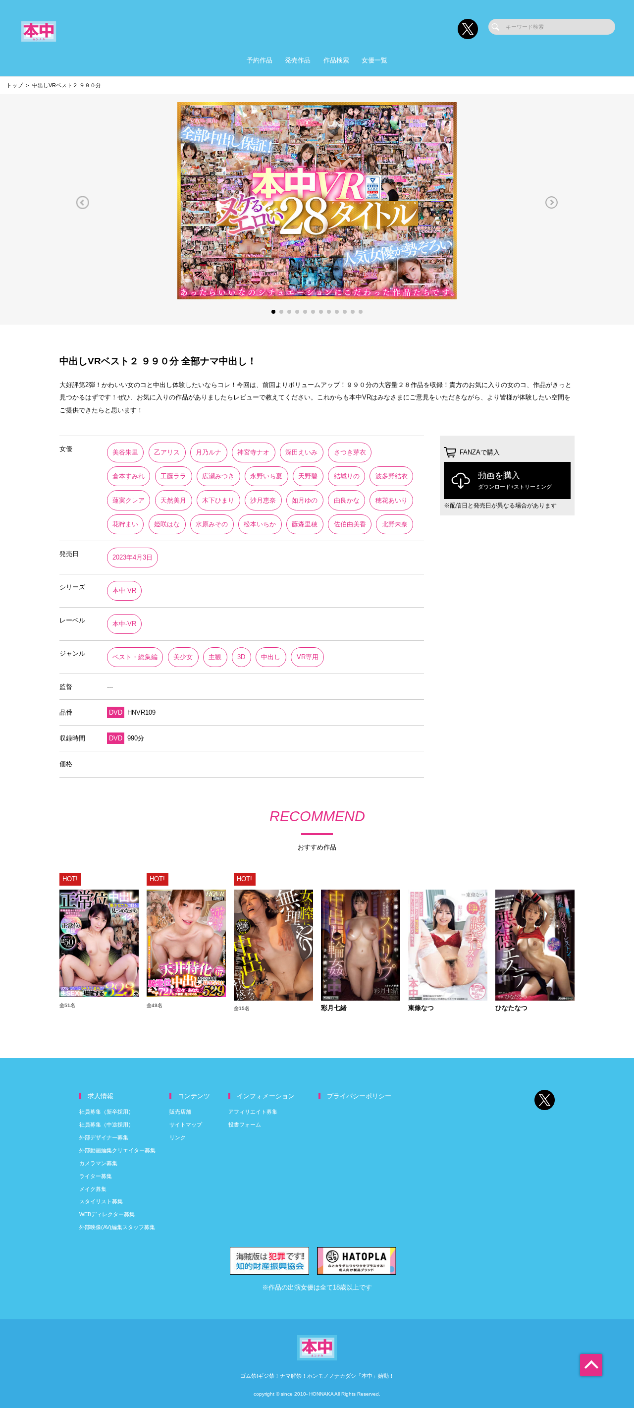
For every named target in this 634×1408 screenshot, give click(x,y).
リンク (177, 1137)
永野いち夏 (266, 476)
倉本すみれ (128, 476)
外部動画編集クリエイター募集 (117, 1150)
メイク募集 (92, 1189)
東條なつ (421, 1008)
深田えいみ (301, 452)
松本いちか (260, 524)
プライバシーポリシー (359, 1096)
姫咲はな (167, 524)
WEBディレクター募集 (107, 1214)
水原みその (212, 524)
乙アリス (167, 452)
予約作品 (259, 60)
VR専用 (307, 657)
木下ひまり (218, 500)
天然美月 (173, 500)
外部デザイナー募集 (103, 1137)
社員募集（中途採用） (106, 1124)
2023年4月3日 (132, 557)
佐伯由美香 (350, 524)
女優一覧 (374, 60)
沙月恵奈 (263, 500)
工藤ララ (173, 476)
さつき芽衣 (350, 452)
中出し (270, 657)
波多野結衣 (391, 476)
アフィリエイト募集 (252, 1112)
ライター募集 (95, 1176)
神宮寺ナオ (253, 452)
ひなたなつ (511, 1008)
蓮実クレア (128, 500)
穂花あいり (391, 500)
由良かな (347, 500)
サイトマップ (185, 1124)
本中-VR (124, 590)
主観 (215, 657)
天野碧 (307, 476)
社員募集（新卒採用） (106, 1112)
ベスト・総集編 (135, 657)
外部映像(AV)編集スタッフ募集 (117, 1227)
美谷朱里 (125, 452)
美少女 (183, 657)
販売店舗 (180, 1112)
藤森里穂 (304, 524)
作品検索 (336, 60)
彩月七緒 (334, 1008)
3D (241, 657)
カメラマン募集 (98, 1163)
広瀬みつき (218, 476)
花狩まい (125, 524)
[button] (82, 202)
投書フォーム (244, 1124)
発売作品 (298, 60)
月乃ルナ (208, 452)
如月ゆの (304, 500)
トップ (14, 85)
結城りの (347, 476)
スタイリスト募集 (101, 1201)
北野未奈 (395, 524)
